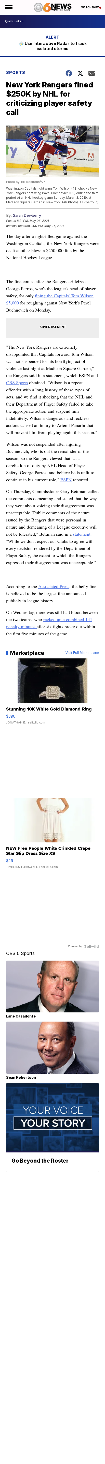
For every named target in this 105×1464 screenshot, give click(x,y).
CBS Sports (17, 382)
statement (81, 534)
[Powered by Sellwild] (91, 946)
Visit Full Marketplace (82, 653)
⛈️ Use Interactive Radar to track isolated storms (53, 46)
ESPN (66, 479)
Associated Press (53, 586)
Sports (15, 72)
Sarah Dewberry (27, 215)
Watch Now (90, 7)
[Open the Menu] (8, 7)
